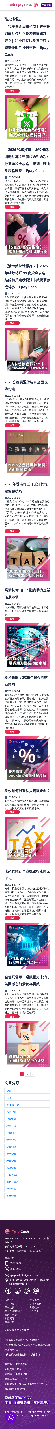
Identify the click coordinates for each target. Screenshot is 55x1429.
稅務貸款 (11, 1161)
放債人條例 (35, 1303)
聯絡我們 (9, 1322)
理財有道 (11, 1125)
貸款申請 (11, 1118)
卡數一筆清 (12, 1182)
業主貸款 (9, 1307)
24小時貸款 (12, 1104)
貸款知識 (11, 1147)
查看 (12, 90)
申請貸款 (46, 5)
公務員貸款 (12, 1175)
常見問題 (9, 1318)
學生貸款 (11, 1154)
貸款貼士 (11, 1133)
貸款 (8, 1090)
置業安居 (11, 1196)
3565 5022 (15, 1263)
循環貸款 (11, 1111)
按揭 (8, 1097)
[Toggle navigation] (4, 5)
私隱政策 (34, 1307)
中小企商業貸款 (13, 1311)
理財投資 (11, 1189)
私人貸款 (9, 1303)
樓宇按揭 (11, 1140)
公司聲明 (34, 1311)
